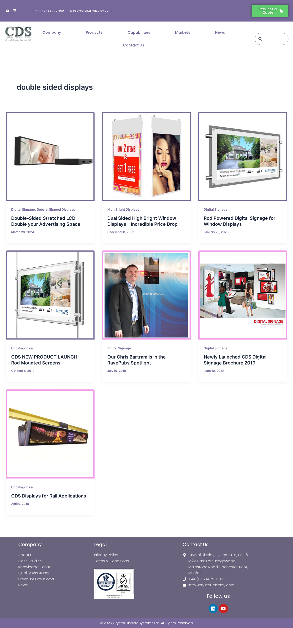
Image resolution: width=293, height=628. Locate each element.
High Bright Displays (123, 209)
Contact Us (133, 45)
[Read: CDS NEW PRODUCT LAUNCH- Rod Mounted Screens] (50, 295)
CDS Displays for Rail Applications (48, 496)
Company (51, 32)
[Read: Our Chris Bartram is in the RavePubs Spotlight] (146, 295)
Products (94, 32)
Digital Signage (23, 209)
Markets (182, 32)
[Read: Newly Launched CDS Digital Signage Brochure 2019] (242, 295)
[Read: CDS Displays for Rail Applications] (50, 433)
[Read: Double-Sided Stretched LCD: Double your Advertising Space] (50, 156)
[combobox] (271, 39)
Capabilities (139, 32)
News (220, 32)
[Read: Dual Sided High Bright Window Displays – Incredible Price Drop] (146, 156)
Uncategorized (22, 348)
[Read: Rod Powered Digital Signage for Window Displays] (242, 156)
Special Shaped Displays (56, 209)
